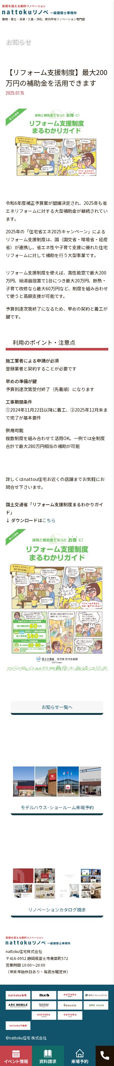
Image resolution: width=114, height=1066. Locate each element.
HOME (8, 30)
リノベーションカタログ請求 (57, 909)
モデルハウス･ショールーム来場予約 (57, 807)
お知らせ (23, 30)
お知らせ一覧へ (57, 707)
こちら (48, 520)
